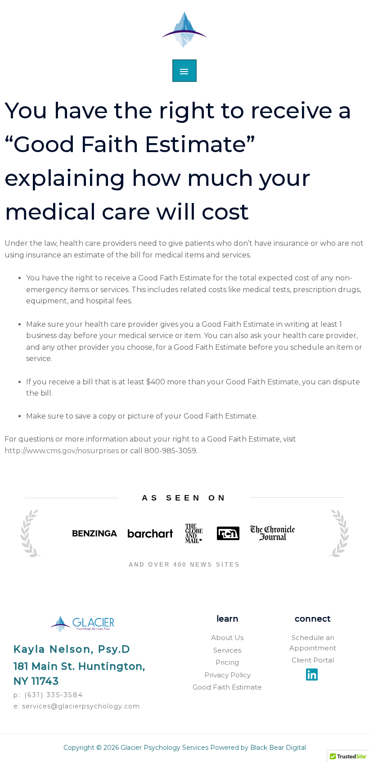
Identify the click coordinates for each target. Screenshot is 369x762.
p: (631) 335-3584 (49, 695)
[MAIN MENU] (184, 70)
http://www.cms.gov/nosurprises (61, 450)
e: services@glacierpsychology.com (77, 706)
